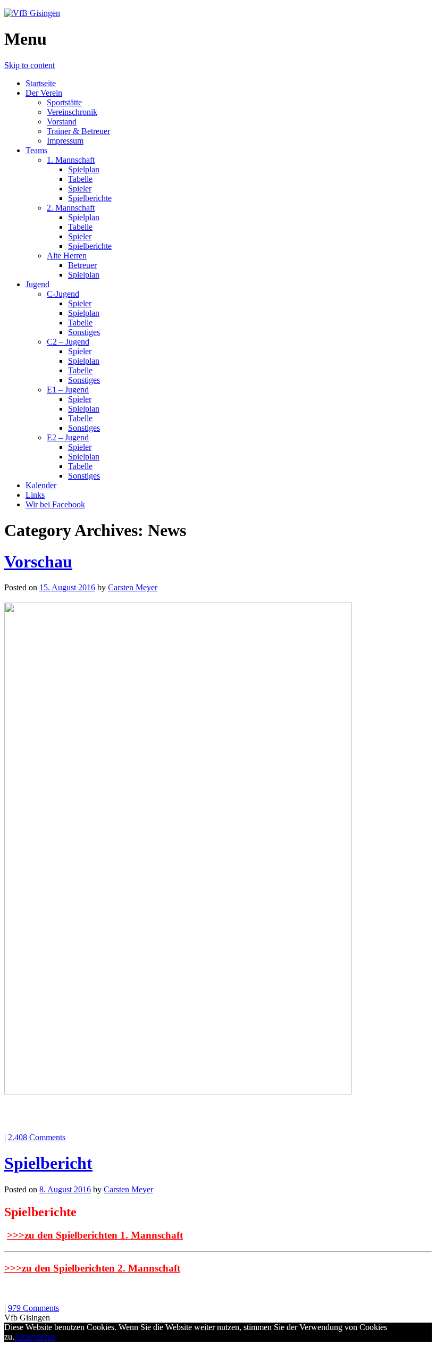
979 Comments (33, 1307)
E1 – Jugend (68, 389)
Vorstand (62, 121)
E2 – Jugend (68, 437)
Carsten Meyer (132, 587)
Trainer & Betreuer (78, 131)
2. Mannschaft (71, 207)
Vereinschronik (72, 111)
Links (35, 494)
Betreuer (82, 265)
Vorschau (38, 561)
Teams (36, 150)
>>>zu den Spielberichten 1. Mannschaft (95, 1235)
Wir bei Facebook (55, 504)
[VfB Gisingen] (32, 13)
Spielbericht (48, 1163)
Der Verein (44, 92)
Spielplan (83, 169)
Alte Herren (67, 255)
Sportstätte (64, 102)
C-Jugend (63, 293)
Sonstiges (84, 332)
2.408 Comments (36, 1137)
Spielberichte (90, 198)
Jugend (37, 284)
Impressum (65, 140)
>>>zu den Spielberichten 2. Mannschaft (92, 1268)
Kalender (41, 485)
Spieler (79, 188)
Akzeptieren (34, 1336)
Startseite (41, 83)
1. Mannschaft (71, 159)
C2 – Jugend (68, 341)
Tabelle (80, 178)
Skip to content (29, 65)
